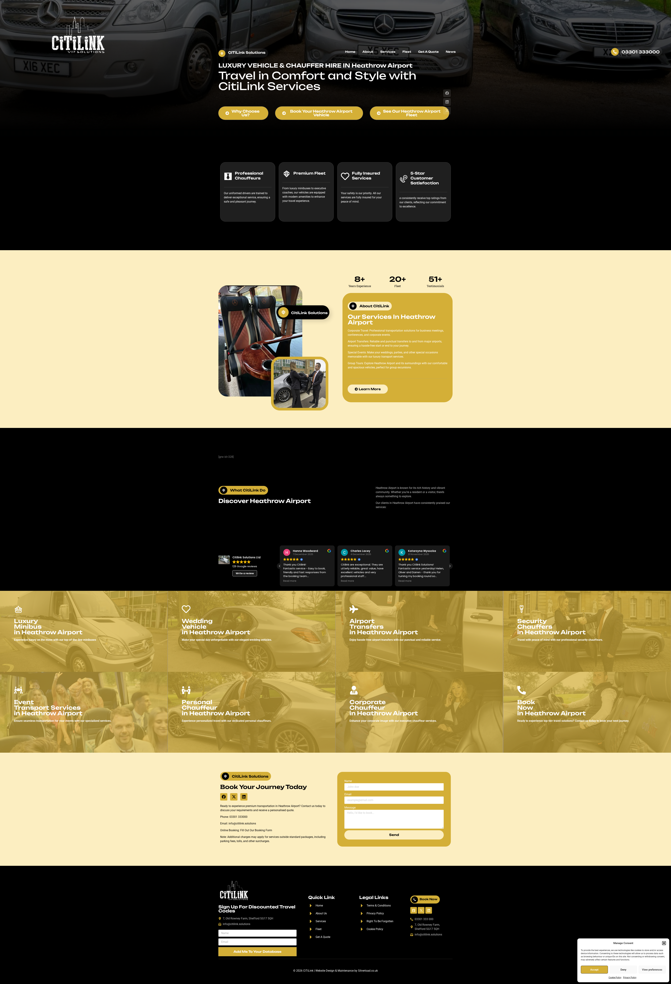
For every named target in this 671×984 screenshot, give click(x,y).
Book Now (428, 899)
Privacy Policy (629, 977)
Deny (623, 969)
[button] (664, 943)
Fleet (406, 51)
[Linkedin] (447, 102)
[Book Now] (414, 899)
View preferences (652, 969)
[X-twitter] (447, 110)
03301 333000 (641, 51)
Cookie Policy (615, 977)
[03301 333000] (615, 52)
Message (350, 807)
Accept (594, 969)
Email (347, 794)
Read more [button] (289, 581)
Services (387, 51)
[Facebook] (447, 93)
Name (348, 781)
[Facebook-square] (413, 910)
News (451, 51)
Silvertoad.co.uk (368, 970)
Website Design (324, 970)
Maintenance (346, 970)
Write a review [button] (245, 573)
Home (350, 51)
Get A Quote (428, 51)
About (367, 51)
